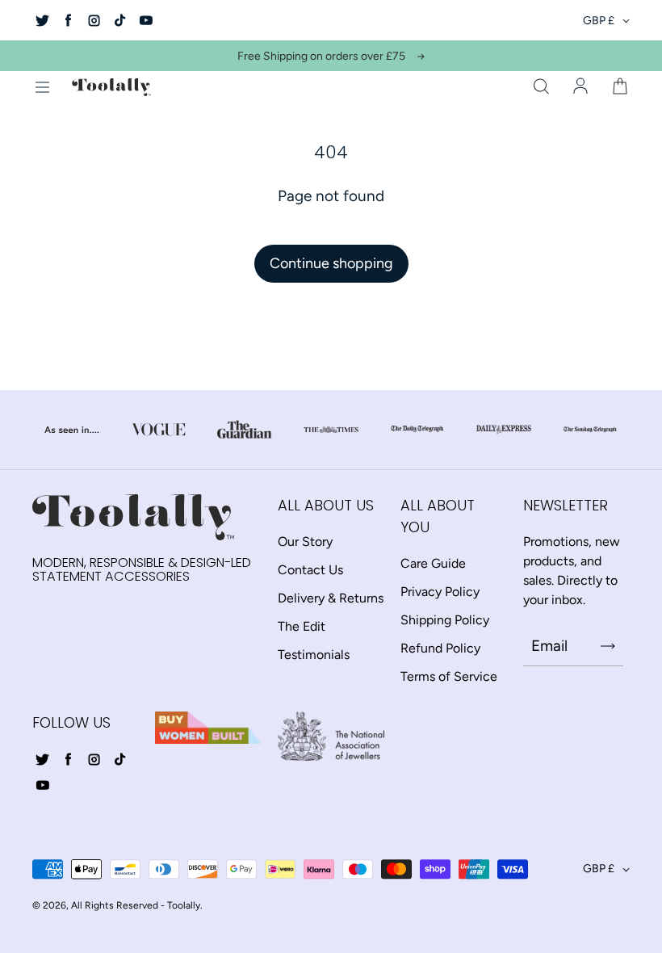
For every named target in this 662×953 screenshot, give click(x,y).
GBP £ (598, 20)
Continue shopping (331, 263)
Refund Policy (440, 648)
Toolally (183, 905)
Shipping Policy (444, 620)
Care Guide (433, 563)
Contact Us (310, 569)
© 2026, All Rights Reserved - (98, 905)
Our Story (305, 541)
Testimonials (314, 654)
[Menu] (42, 87)
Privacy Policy (440, 591)
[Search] (541, 87)
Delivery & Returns (330, 598)
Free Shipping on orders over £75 (321, 56)
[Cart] (620, 87)
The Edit (301, 626)
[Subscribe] (608, 646)
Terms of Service (448, 676)
